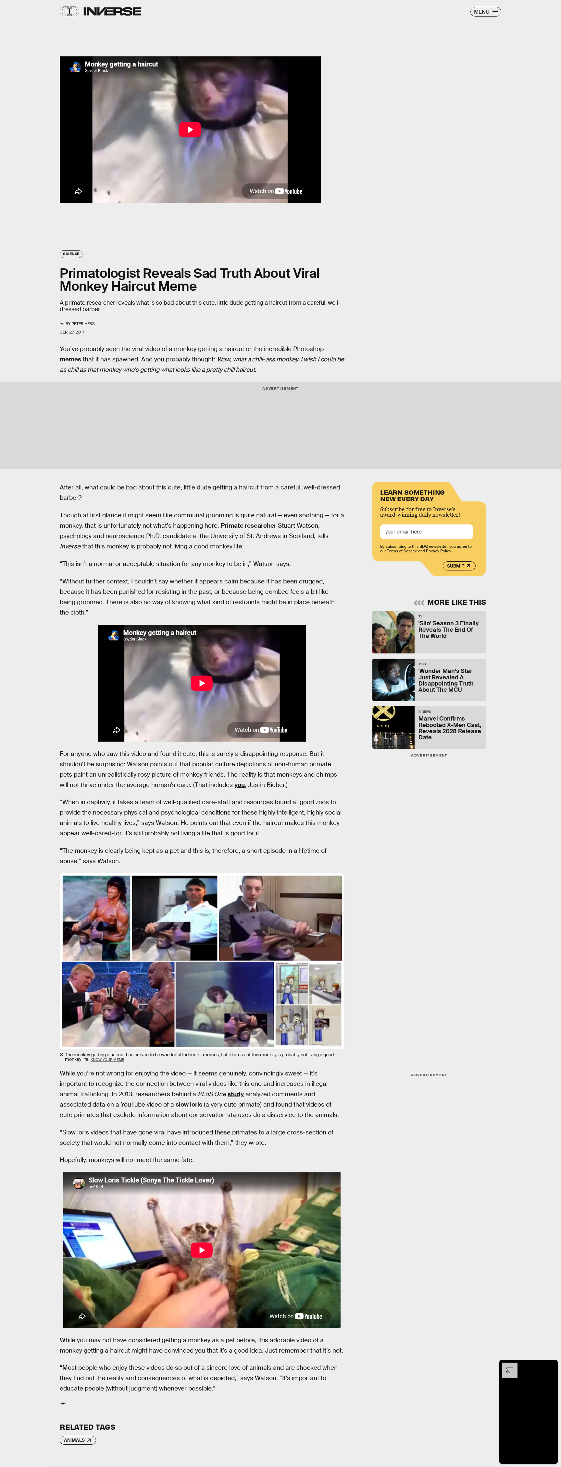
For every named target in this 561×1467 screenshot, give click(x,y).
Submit (455, 566)
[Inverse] (112, 11)
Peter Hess (83, 323)
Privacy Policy (438, 551)
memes (70, 359)
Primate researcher (248, 526)
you (239, 785)
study (236, 1094)
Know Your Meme (107, 1059)
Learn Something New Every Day (412, 495)
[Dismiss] (550, 1366)
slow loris (189, 1104)
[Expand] (506, 1366)
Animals (74, 1440)
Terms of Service (402, 551)
